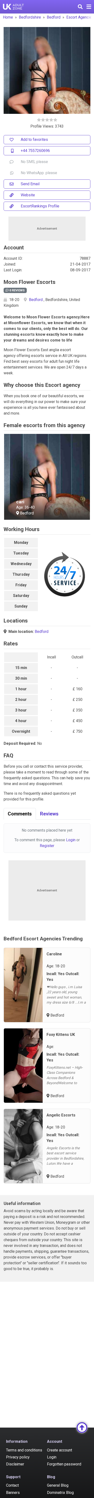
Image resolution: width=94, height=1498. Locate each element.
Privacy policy (18, 1457)
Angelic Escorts (61, 1115)
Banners (13, 1492)
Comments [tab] (20, 814)
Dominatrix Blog (60, 1492)
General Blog (57, 1485)
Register (47, 845)
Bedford (53, 17)
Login (70, 840)
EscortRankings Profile (40, 206)
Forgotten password (64, 1464)
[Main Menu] (89, 6)
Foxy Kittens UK (61, 1034)
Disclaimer (15, 1464)
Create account (59, 1450)
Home (8, 17)
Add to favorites (34, 139)
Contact (12, 1485)
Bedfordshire (30, 17)
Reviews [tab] (49, 814)
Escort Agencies (80, 17)
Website (28, 195)
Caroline (54, 954)
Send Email (30, 184)
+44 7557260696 (35, 150)
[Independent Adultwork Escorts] (13, 7)
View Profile (29, 507)
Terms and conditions (24, 1450)
